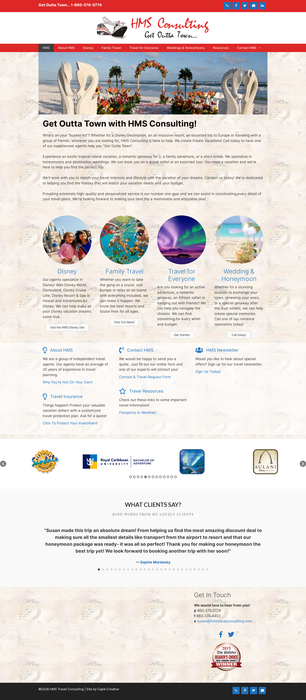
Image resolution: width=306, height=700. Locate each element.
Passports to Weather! (137, 412)
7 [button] (153, 477)
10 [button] (164, 477)
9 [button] (160, 477)
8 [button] (156, 477)
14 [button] (153, 569)
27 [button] (207, 569)
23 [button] (190, 569)
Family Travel (111, 48)
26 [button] (203, 569)
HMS (46, 48)
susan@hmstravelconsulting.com (224, 621)
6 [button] (149, 477)
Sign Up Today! (208, 371)
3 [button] (138, 477)
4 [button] (142, 477)
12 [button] (171, 477)
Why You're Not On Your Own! (68, 382)
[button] (3, 464)
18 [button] (170, 569)
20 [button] (178, 569)
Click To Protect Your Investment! (70, 423)
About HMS (66, 48)
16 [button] (161, 569)
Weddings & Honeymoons (186, 48)
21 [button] (182, 569)
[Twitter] (244, 5)
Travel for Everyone (143, 48)
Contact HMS (246, 48)
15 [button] (157, 569)
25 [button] (199, 569)
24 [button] (195, 569)
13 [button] (175, 477)
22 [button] (186, 569)
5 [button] (145, 477)
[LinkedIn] (262, 5)
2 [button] (134, 477)
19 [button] (174, 569)
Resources (221, 48)
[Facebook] (236, 5)
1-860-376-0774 (86, 5)
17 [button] (165, 569)
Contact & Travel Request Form (145, 377)
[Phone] (227, 5)
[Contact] (253, 5)
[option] (43, 461)
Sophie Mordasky (155, 562)
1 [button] (130, 477)
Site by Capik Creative (102, 689)
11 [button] (168, 477)
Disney (88, 48)
